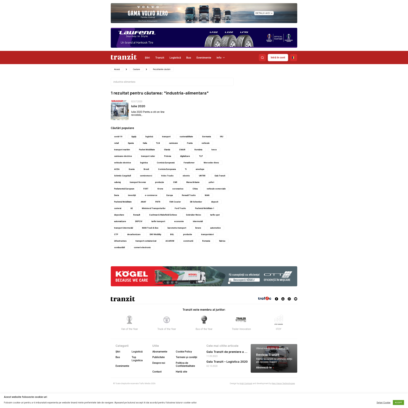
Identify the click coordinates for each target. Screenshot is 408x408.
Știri (147, 57)
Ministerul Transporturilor (154, 208)
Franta (190, 143)
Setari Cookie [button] (383, 402)
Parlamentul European (124, 189)
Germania (206, 137)
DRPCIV (138, 221)
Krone (160, 189)
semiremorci (146, 176)
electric (186, 176)
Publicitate (158, 357)
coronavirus (177, 189)
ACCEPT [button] (398, 402)
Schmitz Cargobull (122, 176)
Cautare (136, 69)
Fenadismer (189, 163)
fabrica (222, 241)
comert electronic (142, 247)
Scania (132, 169)
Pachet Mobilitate (147, 150)
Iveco (214, 150)
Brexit (146, 169)
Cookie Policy (184, 351)
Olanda (167, 150)
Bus (188, 57)
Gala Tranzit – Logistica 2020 (227, 361)
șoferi (211, 182)
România (198, 150)
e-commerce (151, 195)
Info (219, 57)
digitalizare (185, 156)
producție (159, 182)
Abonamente (159, 351)
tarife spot (215, 215)
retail (116, 143)
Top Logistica (137, 359)
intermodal (198, 221)
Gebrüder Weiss (193, 215)
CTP (116, 234)
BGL (172, 234)
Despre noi (158, 362)
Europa (169, 195)
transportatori (207, 234)
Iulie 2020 (138, 106)
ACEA (117, 169)
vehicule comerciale (216, 189)
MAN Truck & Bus (150, 228)
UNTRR (202, 176)
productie (187, 234)
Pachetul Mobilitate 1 (204, 208)
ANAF (143, 202)
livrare (198, 228)
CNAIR (182, 150)
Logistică (175, 57)
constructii (188, 241)
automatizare (120, 221)
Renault (136, 215)
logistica (144, 163)
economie (179, 221)
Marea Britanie (193, 182)
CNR (175, 182)
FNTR (157, 202)
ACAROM (169, 241)
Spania (131, 143)
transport (166, 137)
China (195, 189)
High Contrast (246, 383)
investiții (132, 195)
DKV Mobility (155, 234)
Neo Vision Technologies (283, 383)
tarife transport (158, 221)
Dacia (116, 195)
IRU (221, 137)
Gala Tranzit (220, 176)
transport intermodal (123, 228)
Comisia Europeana (167, 169)
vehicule (206, 143)
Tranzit (159, 57)
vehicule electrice (122, 163)
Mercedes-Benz (211, 163)
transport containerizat (145, 241)
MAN (207, 195)
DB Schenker (196, 202)
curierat (117, 208)
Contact (157, 371)
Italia (145, 143)
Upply (133, 137)
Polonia (167, 156)
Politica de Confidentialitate (185, 364)
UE (131, 208)
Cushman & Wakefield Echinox (163, 215)
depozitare (119, 215)
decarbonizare (134, 234)
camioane (173, 143)
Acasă (117, 69)
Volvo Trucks (167, 176)
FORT (145, 189)
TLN (158, 143)
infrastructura (120, 241)
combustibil (119, 247)
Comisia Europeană (166, 163)
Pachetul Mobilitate (123, 202)
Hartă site (181, 371)
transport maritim (122, 150)
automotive (215, 228)
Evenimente (204, 57)
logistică (149, 137)
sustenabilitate (186, 137)
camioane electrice (123, 156)
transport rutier (148, 156)
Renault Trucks (189, 195)
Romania (206, 241)
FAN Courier (175, 202)
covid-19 (118, 137)
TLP (201, 156)
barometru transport (177, 228)
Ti (186, 169)
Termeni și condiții (186, 357)
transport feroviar (138, 182)
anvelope (200, 169)
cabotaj (117, 182)
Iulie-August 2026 (279, 348)
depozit (214, 202)
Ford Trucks (180, 208)
